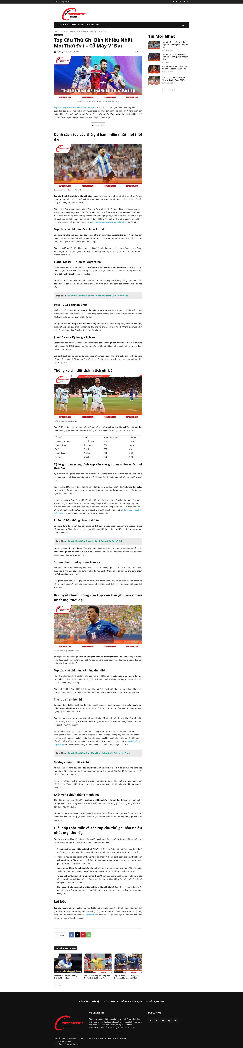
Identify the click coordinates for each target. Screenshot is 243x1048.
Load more (167, 90)
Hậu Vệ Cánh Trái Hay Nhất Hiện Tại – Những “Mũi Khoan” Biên (175, 56)
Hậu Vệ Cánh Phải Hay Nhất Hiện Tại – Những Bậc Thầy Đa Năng (175, 44)
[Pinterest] (83, 934)
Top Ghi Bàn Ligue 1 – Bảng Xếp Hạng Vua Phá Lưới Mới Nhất (126, 976)
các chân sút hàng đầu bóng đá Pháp (108, 222)
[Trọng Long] (55, 52)
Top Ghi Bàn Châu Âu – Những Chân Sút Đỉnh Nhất (65, 976)
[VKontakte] (175, 1020)
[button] (183, 25)
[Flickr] (162, 1020)
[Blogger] (150, 1020)
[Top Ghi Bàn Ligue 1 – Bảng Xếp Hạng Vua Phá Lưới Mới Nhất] (128, 963)
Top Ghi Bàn (64, 32)
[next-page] (59, 984)
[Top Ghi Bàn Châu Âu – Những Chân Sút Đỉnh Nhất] (68, 963)
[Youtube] (187, 1)
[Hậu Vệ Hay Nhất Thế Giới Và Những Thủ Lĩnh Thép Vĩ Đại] (154, 69)
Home (56, 32)
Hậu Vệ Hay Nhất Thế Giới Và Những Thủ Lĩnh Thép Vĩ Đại (174, 67)
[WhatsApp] (88, 934)
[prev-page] (55, 984)
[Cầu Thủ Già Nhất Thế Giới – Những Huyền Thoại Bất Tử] (154, 80)
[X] (180, 1)
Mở (102, 125)
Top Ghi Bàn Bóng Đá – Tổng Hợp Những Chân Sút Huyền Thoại (97, 976)
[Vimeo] (184, 1)
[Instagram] (177, 1)
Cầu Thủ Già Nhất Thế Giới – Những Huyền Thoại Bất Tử (174, 78)
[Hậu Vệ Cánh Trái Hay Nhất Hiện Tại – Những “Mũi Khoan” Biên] (154, 57)
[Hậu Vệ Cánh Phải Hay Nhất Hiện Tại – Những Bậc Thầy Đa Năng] (154, 45)
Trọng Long (63, 52)
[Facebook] (173, 1)
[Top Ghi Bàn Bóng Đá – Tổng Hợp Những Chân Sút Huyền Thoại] (98, 963)
